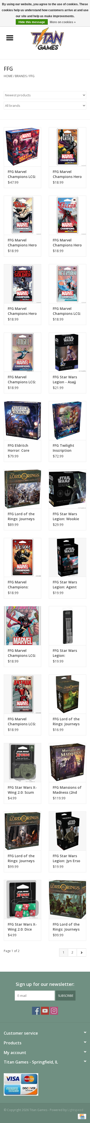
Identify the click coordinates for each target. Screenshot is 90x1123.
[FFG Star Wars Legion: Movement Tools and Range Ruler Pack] (67, 625)
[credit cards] (45, 1084)
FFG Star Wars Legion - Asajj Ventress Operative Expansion (65, 380)
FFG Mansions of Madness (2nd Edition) (67, 790)
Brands (21, 76)
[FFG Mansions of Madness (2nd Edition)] (67, 762)
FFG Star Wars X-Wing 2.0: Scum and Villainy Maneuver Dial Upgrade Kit (22, 790)
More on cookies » (63, 22)
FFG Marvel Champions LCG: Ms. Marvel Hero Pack (22, 653)
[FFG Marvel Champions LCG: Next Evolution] (22, 146)
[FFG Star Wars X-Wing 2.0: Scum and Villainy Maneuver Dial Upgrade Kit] (22, 762)
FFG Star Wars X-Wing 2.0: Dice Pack (22, 927)
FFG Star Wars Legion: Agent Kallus (65, 585)
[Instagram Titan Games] (54, 1011)
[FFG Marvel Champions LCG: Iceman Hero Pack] (67, 283)
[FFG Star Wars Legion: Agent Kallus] (67, 557)
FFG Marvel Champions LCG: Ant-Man (22, 722)
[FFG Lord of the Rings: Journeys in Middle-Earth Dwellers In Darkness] (67, 694)
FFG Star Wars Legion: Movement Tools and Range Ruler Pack (67, 653)
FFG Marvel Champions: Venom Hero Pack (18, 585)
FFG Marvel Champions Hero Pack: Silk (22, 243)
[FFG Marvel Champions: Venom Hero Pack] (22, 557)
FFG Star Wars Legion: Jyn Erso (66, 858)
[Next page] (81, 952)
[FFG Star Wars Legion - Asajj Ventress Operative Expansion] (67, 352)
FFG (31, 76)
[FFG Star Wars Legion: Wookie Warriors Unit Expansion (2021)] (67, 488)
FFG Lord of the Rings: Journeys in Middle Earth (66, 927)
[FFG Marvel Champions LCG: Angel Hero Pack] (22, 352)
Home (8, 76)
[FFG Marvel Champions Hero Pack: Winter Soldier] (22, 283)
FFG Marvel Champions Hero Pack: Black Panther (67, 174)
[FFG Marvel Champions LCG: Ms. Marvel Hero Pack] (22, 625)
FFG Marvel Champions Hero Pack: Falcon (67, 243)
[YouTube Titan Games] (45, 1011)
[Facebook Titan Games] (36, 1011)
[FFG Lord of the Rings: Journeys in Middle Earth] (67, 899)
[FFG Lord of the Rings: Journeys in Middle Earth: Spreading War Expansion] (22, 488)
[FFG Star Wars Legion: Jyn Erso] (67, 830)
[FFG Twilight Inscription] (67, 420)
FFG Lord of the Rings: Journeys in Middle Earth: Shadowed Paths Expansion (22, 858)
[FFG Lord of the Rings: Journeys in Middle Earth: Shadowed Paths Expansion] (22, 830)
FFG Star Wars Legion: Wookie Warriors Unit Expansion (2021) (67, 516)
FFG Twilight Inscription (63, 448)
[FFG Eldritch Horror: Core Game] (22, 420)
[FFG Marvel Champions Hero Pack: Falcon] (67, 215)
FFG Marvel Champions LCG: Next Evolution (22, 174)
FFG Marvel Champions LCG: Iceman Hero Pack (67, 311)
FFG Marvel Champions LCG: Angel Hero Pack (22, 380)
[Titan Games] (55, 38)
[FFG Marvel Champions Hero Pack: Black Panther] (67, 146)
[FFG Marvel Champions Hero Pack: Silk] (22, 215)
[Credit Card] (81, 1116)
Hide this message (31, 22)
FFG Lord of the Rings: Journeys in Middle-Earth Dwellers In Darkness (66, 722)
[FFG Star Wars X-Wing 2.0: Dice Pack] (22, 899)
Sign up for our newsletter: (45, 984)
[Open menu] (10, 38)
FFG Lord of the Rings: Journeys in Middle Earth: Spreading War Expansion (22, 516)
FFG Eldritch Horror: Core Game (18, 448)
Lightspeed (75, 1110)
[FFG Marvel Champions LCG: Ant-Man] (22, 694)
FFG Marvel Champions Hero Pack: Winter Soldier (22, 311)
